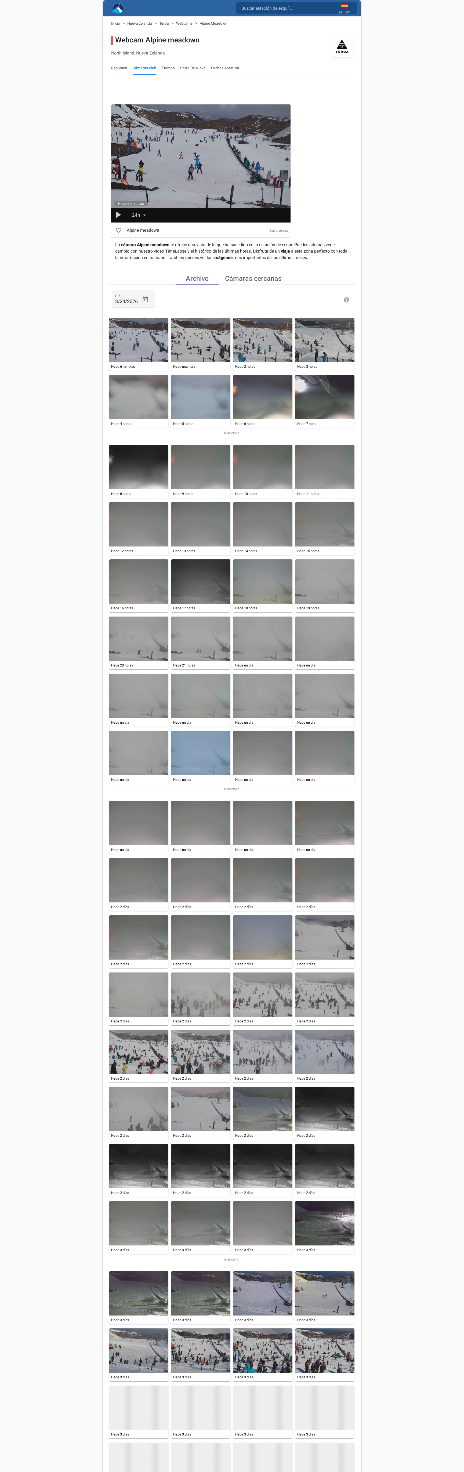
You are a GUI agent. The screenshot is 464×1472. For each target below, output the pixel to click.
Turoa (164, 23)
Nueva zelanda (140, 23)
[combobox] (288, 7)
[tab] (197, 278)
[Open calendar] (145, 299)
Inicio (116, 23)
